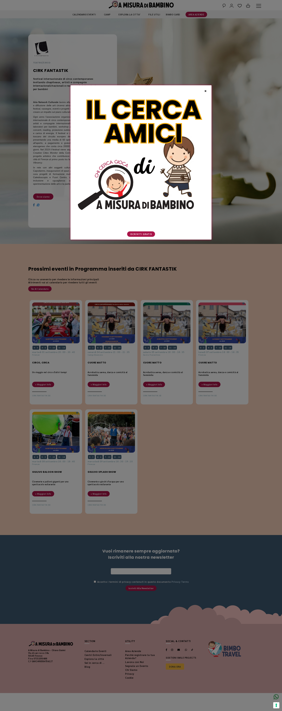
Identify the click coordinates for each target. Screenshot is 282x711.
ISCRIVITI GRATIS (141, 234)
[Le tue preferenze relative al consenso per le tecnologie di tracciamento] (276, 705)
